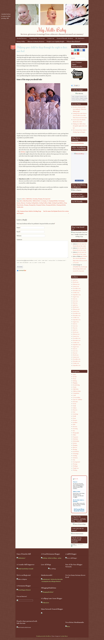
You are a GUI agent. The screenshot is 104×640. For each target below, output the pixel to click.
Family (74, 406)
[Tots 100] (75, 478)
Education (75, 401)
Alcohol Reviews (22, 38)
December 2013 (76, 313)
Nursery (23, 203)
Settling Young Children (57, 203)
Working (75, 470)
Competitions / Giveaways (37, 38)
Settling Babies (35, 203)
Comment (19, 239)
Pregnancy (75, 437)
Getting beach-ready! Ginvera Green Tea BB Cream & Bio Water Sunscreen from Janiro (80, 115)
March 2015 (75, 282)
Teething (75, 455)
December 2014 (76, 288)
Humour (75, 420)
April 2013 (75, 330)
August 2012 (76, 347)
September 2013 (76, 319)
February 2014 (76, 309)
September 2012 (77, 344)
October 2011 (76, 363)
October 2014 (76, 292)
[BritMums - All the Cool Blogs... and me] (51, 558)
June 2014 (75, 301)
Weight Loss (76, 468)
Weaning (75, 464)
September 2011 (76, 365)
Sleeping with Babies (51, 205)
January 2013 (76, 336)
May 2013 (75, 328)
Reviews (75, 443)
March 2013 (75, 332)
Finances (75, 410)
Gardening (75, 414)
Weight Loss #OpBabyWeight (55, 41)
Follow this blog (79, 180)
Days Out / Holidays (77, 399)
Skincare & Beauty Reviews (36, 41)
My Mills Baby (52, 29)
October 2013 (76, 317)
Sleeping (40, 199)
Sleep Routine (20, 205)
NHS (74, 424)
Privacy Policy (21, 41)
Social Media (76, 451)
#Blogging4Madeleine (48, 588)
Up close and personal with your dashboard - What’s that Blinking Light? (79, 109)
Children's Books (77, 391)
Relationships (76, 441)
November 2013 (76, 315)
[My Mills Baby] (52, 25)
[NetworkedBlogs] (79, 154)
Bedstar (23, 152)
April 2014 (75, 305)
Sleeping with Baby (61, 205)
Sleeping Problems (40, 205)
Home (74, 418)
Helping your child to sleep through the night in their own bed (80, 126)
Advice (24, 199)
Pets (74, 431)
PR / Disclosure (79, 38)
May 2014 (75, 303)
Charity (74, 387)
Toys (74, 460)
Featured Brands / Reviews (65, 38)
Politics (74, 435)
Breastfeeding (76, 385)
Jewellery (75, 422)
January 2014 (76, 311)
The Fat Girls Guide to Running (78, 500)
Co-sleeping (43, 201)
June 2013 (75, 326)
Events (74, 403)
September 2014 (77, 295)
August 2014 (76, 297)
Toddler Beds (20, 207)
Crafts (74, 395)
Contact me (50, 38)
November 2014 (76, 290)
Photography (76, 433)
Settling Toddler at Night (45, 203)
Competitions (76, 393)
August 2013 (76, 322)
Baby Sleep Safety (27, 201)
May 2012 (75, 353)
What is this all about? (73, 41)
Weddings (75, 466)
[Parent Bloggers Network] (24, 590)
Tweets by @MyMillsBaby (77, 143)
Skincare (75, 447)
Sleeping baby (32, 205)
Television (75, 458)
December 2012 (76, 338)
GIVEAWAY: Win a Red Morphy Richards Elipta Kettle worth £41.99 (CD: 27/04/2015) (80, 269)
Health (74, 416)
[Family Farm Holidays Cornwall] (25, 569)
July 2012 (75, 349)
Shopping (75, 445)
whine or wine (76, 491)
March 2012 (75, 355)
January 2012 (76, 357)
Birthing (75, 381)
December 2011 (76, 359)
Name (18, 228)
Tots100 (75, 482)
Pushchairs (75, 439)
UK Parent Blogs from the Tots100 (79, 510)
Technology (75, 453)
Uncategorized (46, 199)
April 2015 (75, 280)
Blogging (75, 383)
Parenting (35, 199)
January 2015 (76, 286)
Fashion (74, 408)
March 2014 (75, 307)
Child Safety (29, 199)
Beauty (74, 379)
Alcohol (74, 376)
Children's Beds (36, 201)
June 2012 (75, 351)
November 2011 (76, 361)
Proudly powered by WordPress (43, 636)
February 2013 (76, 334)
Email (18, 232)
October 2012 (76, 342)
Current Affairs (76, 397)
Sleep (65, 203)
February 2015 (76, 284)
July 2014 (75, 299)
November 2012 (76, 340)
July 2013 (75, 324)
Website (19, 236)
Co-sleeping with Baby (52, 201)
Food (74, 412)
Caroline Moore (64, 636)
